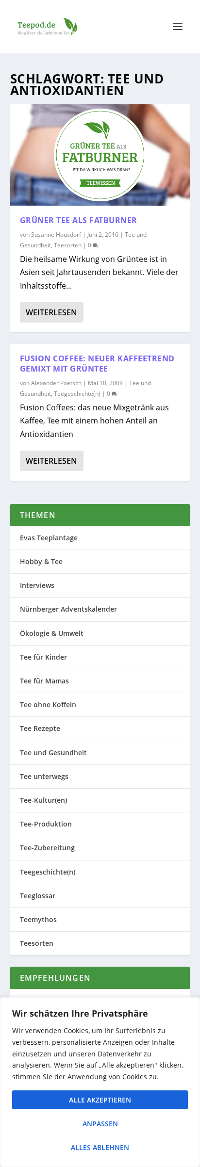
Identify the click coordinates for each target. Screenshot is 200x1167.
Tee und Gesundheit (53, 752)
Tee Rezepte (40, 728)
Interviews (37, 585)
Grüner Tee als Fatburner (78, 220)
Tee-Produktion (46, 823)
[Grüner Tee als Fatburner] (100, 155)
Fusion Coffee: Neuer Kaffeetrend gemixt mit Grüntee (97, 363)
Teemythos (38, 919)
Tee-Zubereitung (47, 847)
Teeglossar (37, 895)
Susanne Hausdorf (56, 234)
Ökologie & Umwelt (51, 633)
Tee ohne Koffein (48, 704)
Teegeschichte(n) (77, 393)
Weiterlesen (51, 312)
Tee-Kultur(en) (43, 800)
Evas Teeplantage (49, 537)
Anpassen (100, 1123)
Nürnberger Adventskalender (68, 609)
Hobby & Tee (41, 561)
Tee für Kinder (43, 657)
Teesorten (68, 245)
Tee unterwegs (44, 776)
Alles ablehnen (100, 1147)
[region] (100, 1082)
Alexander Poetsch (56, 383)
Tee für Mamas (44, 680)
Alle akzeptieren (100, 1099)
